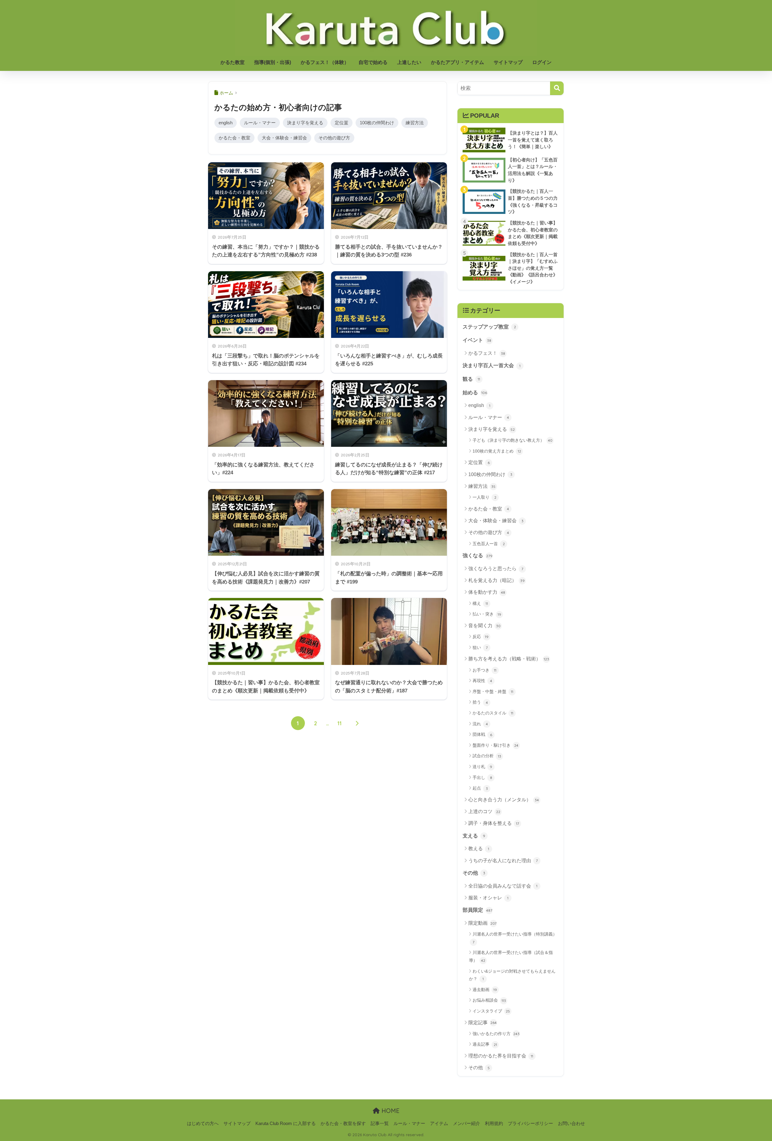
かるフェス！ (486, 353)
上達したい (409, 62)
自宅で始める (373, 62)
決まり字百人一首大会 (491, 365)
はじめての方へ (203, 1123)
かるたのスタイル (493, 712)
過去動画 (485, 989)
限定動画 (482, 923)
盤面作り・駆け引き (495, 745)
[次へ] (357, 723)
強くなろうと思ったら (495, 568)
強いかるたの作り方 (496, 1033)
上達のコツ (484, 811)
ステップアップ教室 (489, 327)
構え (480, 603)
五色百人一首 (489, 543)
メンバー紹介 (466, 1123)
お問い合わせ (571, 1123)
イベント (477, 340)
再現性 (482, 680)
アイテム (439, 1123)
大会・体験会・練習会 (284, 137)
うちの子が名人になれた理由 (503, 860)
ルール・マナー (260, 122)
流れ (480, 723)
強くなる (477, 555)
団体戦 (482, 734)
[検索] (557, 88)
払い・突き (487, 614)
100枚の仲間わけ (377, 122)
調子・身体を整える (493, 823)
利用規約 (494, 1123)
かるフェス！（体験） (325, 62)
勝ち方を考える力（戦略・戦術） (508, 658)
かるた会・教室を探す (343, 1123)
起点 (480, 788)
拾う (480, 702)
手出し (482, 777)
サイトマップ (508, 62)
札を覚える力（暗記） (496, 580)
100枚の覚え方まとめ (497, 451)
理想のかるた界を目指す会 (500, 1055)
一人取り (484, 497)
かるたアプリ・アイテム (457, 62)
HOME (390, 1110)
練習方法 (415, 122)
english (226, 122)
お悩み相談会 (489, 1000)
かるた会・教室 (234, 137)
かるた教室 (232, 62)
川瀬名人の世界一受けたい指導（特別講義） (515, 938)
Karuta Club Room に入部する (285, 1123)
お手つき (484, 670)
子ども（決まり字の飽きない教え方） (512, 440)
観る (471, 379)
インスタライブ (491, 1011)
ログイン (542, 62)
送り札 (482, 766)
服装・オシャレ (488, 897)
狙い (480, 647)
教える (478, 848)
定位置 (341, 122)
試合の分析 (487, 755)
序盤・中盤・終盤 (493, 691)
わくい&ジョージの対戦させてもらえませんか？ (512, 975)
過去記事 (485, 1044)
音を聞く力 (484, 625)
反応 (481, 636)
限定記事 (482, 1022)
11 (339, 723)
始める (475, 393)
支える (474, 836)
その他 (474, 873)
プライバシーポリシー (530, 1123)
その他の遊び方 (334, 137)
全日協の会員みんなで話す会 (502, 885)
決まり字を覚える (305, 122)
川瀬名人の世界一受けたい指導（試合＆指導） (511, 956)
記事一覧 (380, 1123)
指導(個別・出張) (272, 62)
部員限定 (477, 910)
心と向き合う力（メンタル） (503, 799)
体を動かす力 (486, 592)
